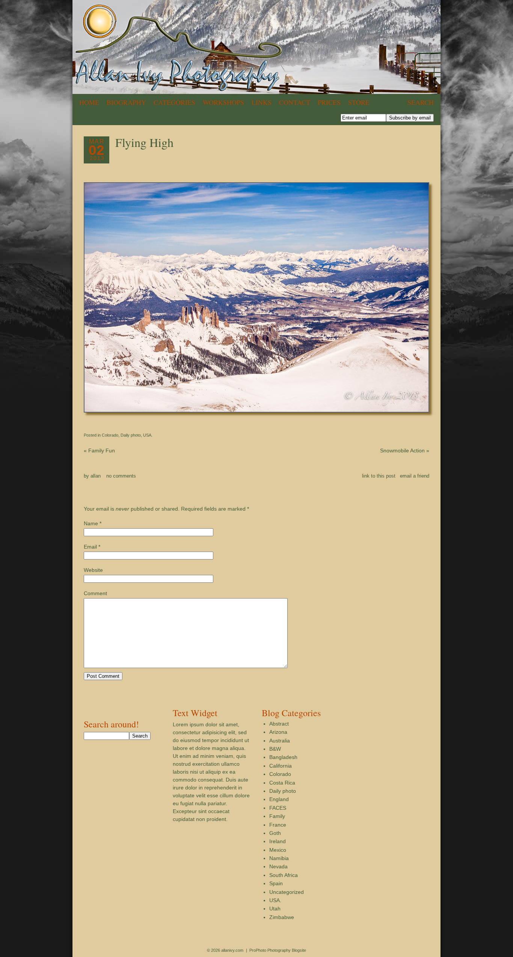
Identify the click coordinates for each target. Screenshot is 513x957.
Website (93, 570)
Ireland (277, 841)
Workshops (223, 102)
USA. (147, 435)
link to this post (378, 476)
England (279, 799)
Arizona (278, 732)
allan (96, 476)
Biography (126, 102)
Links (262, 102)
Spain (276, 883)
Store (359, 102)
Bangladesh (283, 757)
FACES (277, 808)
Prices (329, 102)
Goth (275, 833)
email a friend (414, 476)
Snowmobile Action (404, 451)
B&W (275, 749)
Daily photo (131, 435)
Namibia (279, 858)
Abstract (279, 724)
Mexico (277, 850)
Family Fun (99, 451)
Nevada (278, 866)
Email (90, 547)
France (277, 825)
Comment (95, 593)
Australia (279, 741)
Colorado (110, 435)
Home (89, 102)
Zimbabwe (281, 917)
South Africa (283, 875)
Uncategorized (286, 892)
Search (420, 102)
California (280, 766)
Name (91, 523)
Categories (174, 102)
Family (277, 816)
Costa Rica (282, 783)
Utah (275, 909)
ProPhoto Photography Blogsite (277, 950)
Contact (294, 102)
